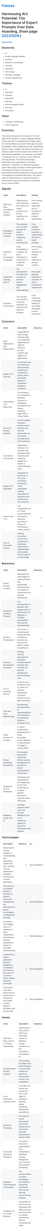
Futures (8, 6)
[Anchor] (15, 47)
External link (7, 42)
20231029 (10, 36)
